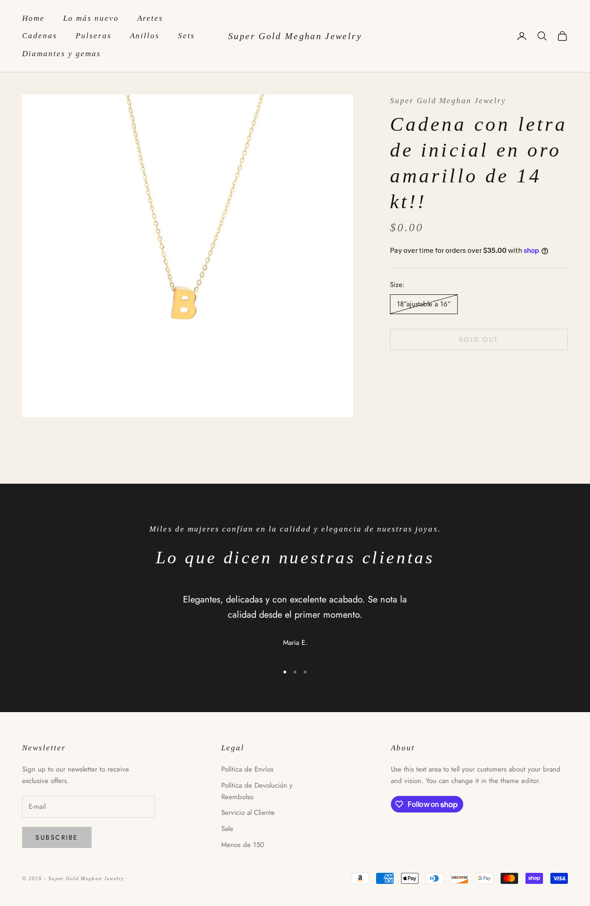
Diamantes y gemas (61, 53)
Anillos (144, 35)
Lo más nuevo (91, 18)
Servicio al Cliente (248, 812)
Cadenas (39, 35)
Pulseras (94, 35)
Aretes (150, 18)
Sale (227, 829)
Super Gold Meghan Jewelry (448, 100)
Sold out (479, 339)
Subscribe (56, 837)
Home (33, 18)
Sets (186, 35)
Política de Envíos (247, 769)
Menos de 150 (242, 845)
